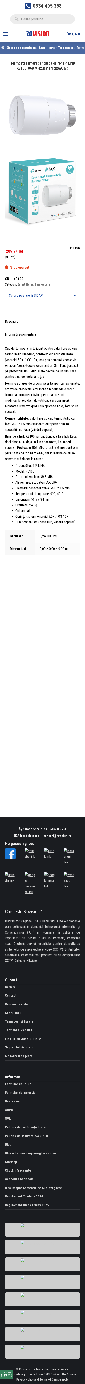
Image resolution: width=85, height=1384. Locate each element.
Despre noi (12, 1101)
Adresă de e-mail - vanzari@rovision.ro (44, 836)
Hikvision (32, 961)
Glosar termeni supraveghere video (30, 1153)
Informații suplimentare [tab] (20, 334)
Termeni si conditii (18, 1030)
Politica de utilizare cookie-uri (27, 1136)
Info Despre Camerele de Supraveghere (33, 1188)
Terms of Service (50, 1379)
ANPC (9, 1110)
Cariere (10, 987)
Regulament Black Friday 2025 (27, 1205)
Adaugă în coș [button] (42, 693)
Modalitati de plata (18, 1056)
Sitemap (11, 1162)
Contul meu (13, 1013)
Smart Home (47, 48)
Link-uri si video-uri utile (23, 1039)
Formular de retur (18, 1084)
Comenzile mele (16, 1004)
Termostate (65, 48)
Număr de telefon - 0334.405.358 (44, 829)
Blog (8, 1144)
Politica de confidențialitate (25, 1127)
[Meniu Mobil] (5, 34)
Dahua (18, 961)
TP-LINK (74, 248)
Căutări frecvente (18, 1170)
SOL (8, 1118)
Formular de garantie (20, 1093)
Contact (11, 995)
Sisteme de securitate (21, 48)
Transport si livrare (19, 1021)
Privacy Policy (25, 1379)
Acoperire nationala (19, 1179)
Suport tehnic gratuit (20, 1047)
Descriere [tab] (11, 321)
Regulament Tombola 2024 (24, 1196)
